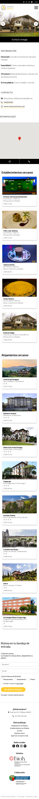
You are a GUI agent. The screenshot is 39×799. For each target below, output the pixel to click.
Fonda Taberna (8, 299)
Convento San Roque (10, 549)
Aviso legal (21, 796)
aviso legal (19, 683)
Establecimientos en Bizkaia (19, 728)
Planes (32, 679)
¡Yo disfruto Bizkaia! (13, 689)
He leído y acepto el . (13, 683)
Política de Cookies (32, 796)
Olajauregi (7, 481)
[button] (3, 24)
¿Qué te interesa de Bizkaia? (11, 676)
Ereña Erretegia (8, 333)
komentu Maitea (9, 515)
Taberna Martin (9, 265)
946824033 (8, 102)
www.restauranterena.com (14, 106)
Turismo (19, 731)
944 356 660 (22, 716)
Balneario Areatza (9, 413)
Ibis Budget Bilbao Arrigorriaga (14, 617)
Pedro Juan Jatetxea (10, 231)
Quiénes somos (19, 733)
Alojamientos (21, 679)
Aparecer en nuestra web (19, 736)
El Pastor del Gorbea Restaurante (15, 197)
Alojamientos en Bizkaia (19, 726)
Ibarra (5, 583)
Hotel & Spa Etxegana (11, 379)
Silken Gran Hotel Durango (12, 447)
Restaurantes (8, 679)
